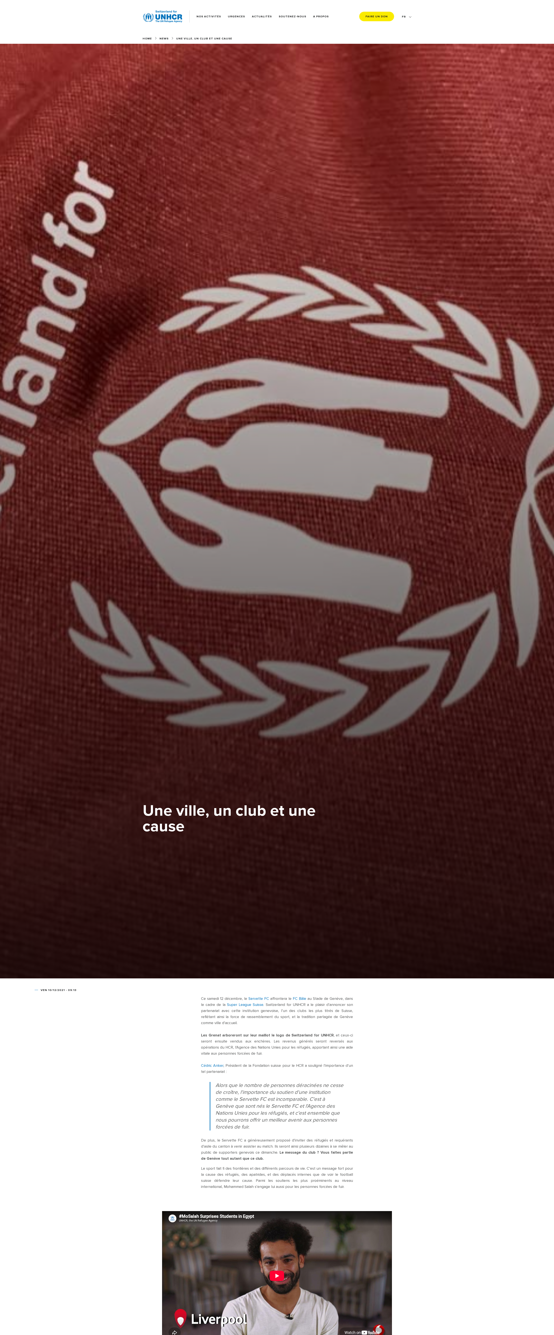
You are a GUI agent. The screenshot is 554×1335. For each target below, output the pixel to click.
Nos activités (208, 16)
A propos (321, 16)
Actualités (262, 16)
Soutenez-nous (292, 16)
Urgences (236, 16)
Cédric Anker (212, 1065)
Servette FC (258, 998)
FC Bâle (299, 998)
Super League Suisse (245, 1004)
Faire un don (377, 16)
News (164, 38)
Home (147, 38)
